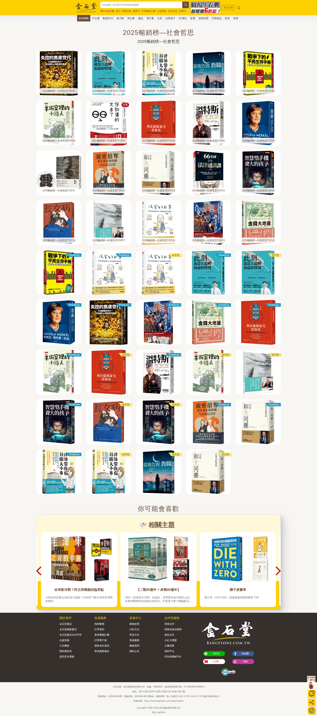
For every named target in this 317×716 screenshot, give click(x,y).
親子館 (120, 18)
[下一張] (278, 570)
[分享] (311, 702)
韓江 (118, 11)
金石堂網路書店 (68, 629)
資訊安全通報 (66, 656)
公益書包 (161, 11)
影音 (227, 18)
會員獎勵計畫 (101, 634)
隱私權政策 (65, 651)
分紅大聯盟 (170, 640)
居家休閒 (203, 18)
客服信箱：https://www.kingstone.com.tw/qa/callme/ (158, 701)
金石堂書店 (65, 623)
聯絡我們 (134, 645)
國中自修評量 (107, 11)
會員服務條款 (101, 651)
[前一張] (38, 570)
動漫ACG (108, 18)
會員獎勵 (84, 18)
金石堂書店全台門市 (70, 634)
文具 (159, 18)
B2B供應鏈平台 (172, 656)
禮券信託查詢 (101, 645)
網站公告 (134, 651)
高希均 (182, 11)
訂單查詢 (99, 629)
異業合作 (169, 623)
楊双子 (136, 11)
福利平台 (169, 651)
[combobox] (141, 5)
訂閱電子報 (100, 640)
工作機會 (64, 645)
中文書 (96, 18)
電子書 (150, 18)
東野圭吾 (126, 11)
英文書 (131, 18)
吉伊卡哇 (172, 11)
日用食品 (217, 18)
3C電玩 (183, 18)
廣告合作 (169, 634)
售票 (235, 18)
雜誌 (140, 18)
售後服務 (134, 640)
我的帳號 (99, 623)
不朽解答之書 (149, 11)
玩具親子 (170, 18)
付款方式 (134, 629)
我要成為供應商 (173, 629)
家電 (192, 18)
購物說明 (134, 623)
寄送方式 (134, 634)
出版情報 (64, 640)
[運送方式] (311, 710)
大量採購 (169, 645)
